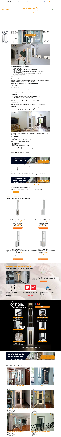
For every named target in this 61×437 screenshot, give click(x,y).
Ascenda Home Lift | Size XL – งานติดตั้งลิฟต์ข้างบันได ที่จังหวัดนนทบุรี (6, 35)
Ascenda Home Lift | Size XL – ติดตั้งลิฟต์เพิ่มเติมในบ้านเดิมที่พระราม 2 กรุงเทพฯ (6, 38)
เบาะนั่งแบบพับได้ (42, 329)
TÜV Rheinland (42, 294)
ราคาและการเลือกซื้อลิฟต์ (11, 4)
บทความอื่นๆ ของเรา (6, 41)
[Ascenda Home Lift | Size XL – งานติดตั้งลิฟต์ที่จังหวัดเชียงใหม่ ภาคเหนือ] (42, 413)
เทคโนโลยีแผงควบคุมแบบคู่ (18, 329)
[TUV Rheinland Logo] (48, 285)
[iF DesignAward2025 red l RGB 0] (30, 285)
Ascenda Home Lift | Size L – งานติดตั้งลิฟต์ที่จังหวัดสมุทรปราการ (6, 36)
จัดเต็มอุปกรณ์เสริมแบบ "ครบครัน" (5, 33)
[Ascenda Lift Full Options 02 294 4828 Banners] (30, 157)
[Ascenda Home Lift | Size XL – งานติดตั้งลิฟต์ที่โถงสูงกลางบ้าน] (18, 413)
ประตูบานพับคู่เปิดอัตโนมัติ (18, 317)
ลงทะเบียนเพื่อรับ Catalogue (42, 307)
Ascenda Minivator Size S (6, 25)
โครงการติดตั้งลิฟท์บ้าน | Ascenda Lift (5, 34)
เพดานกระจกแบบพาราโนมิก (42, 317)
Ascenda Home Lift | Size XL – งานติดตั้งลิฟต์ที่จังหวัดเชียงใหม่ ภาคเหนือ (6, 40)
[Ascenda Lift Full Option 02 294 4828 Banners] (56, 9)
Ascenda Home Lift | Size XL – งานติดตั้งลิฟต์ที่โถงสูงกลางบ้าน (6, 39)
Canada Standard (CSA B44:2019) (12, 294)
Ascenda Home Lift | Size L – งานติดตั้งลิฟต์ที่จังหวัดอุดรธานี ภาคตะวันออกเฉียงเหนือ (6, 37)
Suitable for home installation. (5, 21)
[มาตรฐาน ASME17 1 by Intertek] (13, 285)
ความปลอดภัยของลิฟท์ (42, 341)
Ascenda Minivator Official (32, 4)
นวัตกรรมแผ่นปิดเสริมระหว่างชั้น (18, 341)
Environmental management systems (47, 293)
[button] (30, 37)
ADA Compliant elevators (16, 293)
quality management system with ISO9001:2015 (47, 293)
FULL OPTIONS (4, 32)
